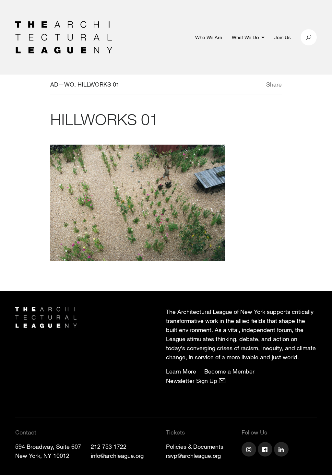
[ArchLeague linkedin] (282, 450)
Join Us (282, 37)
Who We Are (208, 37)
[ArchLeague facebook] (266, 450)
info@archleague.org (117, 455)
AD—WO (62, 84)
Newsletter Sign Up (192, 380)
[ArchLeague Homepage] (64, 36)
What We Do (245, 37)
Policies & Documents (194, 446)
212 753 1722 (108, 446)
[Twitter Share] (247, 85)
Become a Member (229, 371)
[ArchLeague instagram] (250, 450)
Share (274, 84)
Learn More (181, 371)
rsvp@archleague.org (193, 455)
